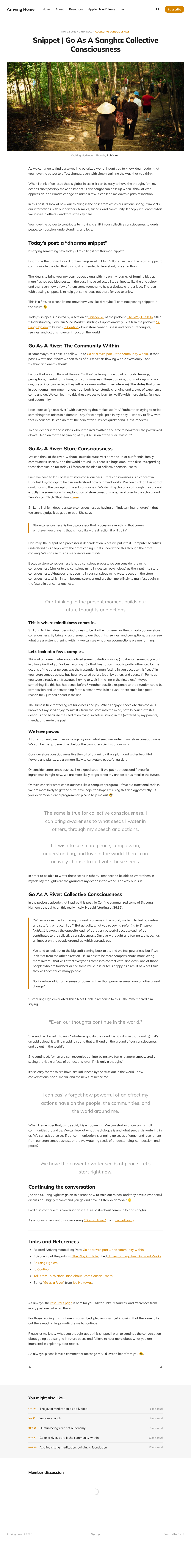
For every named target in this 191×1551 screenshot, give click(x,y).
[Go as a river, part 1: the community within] (95, 1437)
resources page (61, 1303)
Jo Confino (71, 327)
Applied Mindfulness (101, 9)
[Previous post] (31, 1367)
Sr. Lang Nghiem (46, 1263)
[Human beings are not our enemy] (95, 1428)
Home (46, 9)
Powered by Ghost (174, 1534)
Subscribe (174, 9)
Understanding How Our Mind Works (134, 1256)
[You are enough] (95, 1418)
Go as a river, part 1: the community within (117, 354)
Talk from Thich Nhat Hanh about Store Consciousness (73, 1276)
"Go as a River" (95, 1220)
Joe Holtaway (124, 1220)
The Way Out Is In (140, 317)
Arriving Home (20, 9)
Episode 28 (96, 317)
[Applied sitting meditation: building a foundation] (95, 1447)
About (60, 9)
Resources (76, 9)
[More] (122, 9)
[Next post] (160, 1367)
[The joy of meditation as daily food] (95, 1409)
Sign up (95, 1534)
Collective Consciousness (112, 31)
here (74, 497)
